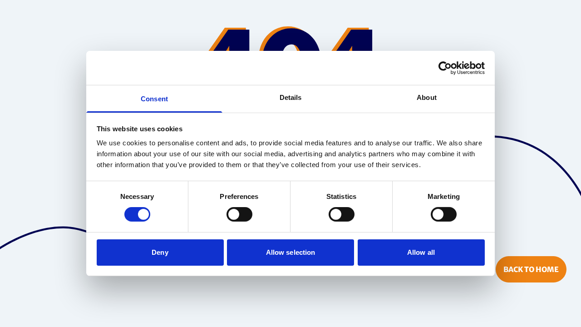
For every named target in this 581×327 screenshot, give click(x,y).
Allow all (421, 252)
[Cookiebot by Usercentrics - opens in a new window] (445, 67)
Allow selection (290, 252)
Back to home (531, 269)
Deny (160, 252)
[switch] (239, 214)
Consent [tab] (154, 99)
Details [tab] (291, 97)
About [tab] (427, 97)
